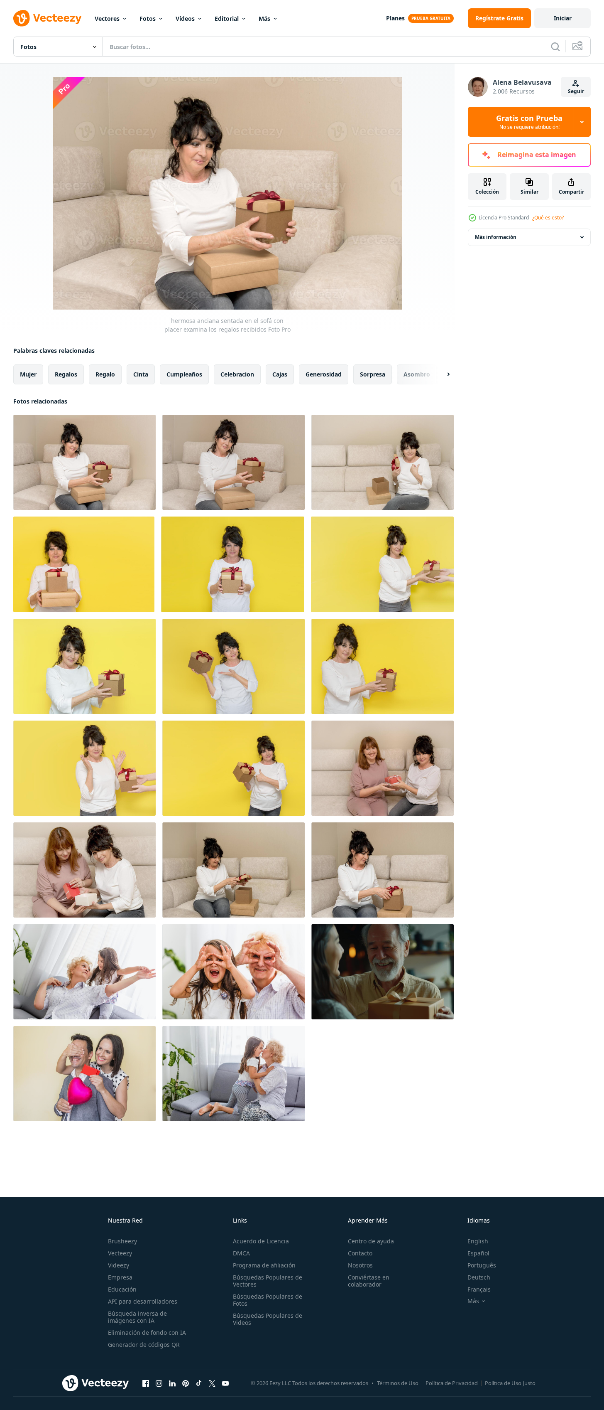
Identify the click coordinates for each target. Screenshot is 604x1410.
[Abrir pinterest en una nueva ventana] (185, 1383)
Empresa (120, 1277)
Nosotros (360, 1265)
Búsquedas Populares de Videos (267, 1319)
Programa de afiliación (264, 1265)
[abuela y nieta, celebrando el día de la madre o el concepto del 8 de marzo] (84, 971)
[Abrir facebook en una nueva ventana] (145, 1383)
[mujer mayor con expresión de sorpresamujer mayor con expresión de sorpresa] (83, 564)
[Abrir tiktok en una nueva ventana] (199, 1383)
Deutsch (478, 1277)
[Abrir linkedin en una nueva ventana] (172, 1383)
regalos (66, 374)
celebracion (237, 374)
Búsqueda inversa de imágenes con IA (137, 1316)
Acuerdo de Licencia (261, 1241)
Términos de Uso (397, 1383)
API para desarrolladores (142, 1301)
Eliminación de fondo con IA (147, 1332)
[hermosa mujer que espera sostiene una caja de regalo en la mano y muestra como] (233, 768)
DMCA (241, 1253)
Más (264, 18)
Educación (122, 1289)
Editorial (227, 18)
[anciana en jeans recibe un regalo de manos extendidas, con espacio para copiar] (382, 564)
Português (481, 1265)
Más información (495, 237)
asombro (416, 374)
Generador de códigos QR (144, 1344)
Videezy (118, 1265)
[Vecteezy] (47, 18)
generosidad (324, 374)
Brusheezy (122, 1241)
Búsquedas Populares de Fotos (267, 1299)
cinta (140, 374)
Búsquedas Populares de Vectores (267, 1280)
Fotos (147, 18)
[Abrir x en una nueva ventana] (212, 1383)
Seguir (576, 91)
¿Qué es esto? (548, 217)
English (477, 1241)
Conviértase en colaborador (368, 1280)
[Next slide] (441, 374)
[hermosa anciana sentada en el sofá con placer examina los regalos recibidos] (84, 462)
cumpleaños (184, 374)
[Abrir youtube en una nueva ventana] (225, 1383)
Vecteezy (120, 1253)
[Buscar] (555, 47)
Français (479, 1289)
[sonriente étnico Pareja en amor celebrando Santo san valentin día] (84, 1073)
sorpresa (372, 374)
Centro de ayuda (371, 1241)
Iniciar (563, 18)
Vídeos (185, 18)
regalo (105, 374)
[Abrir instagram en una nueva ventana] (159, 1383)
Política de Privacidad (451, 1383)
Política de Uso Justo (510, 1383)
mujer (28, 374)
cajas (279, 374)
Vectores (107, 18)
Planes (395, 18)
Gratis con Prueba (529, 121)
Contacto (360, 1253)
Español (478, 1253)
